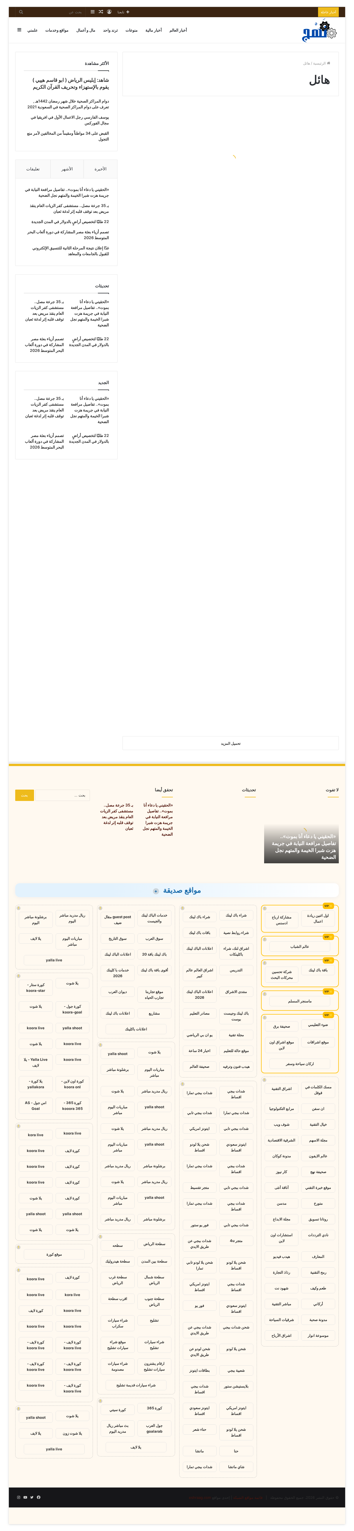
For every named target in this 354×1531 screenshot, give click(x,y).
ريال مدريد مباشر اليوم (72, 918)
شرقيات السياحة (281, 1319)
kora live (35, 1135)
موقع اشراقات (318, 1042)
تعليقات (33, 168)
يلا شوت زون (72, 1433)
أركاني (318, 1304)
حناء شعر (199, 1429)
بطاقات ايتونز (199, 1370)
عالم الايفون (318, 1156)
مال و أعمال (85, 30)
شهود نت (281, 1288)
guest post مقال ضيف (117, 920)
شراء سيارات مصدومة (118, 1366)
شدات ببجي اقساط (236, 1094)
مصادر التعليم (200, 1013)
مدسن (282, 1203)
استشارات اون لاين (281, 1238)
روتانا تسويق (318, 1219)
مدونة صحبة (318, 1319)
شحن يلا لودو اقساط (199, 1147)
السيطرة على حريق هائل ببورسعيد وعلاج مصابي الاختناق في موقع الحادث (287, 585)
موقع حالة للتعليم (236, 1050)
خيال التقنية (318, 1124)
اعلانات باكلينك (136, 1029)
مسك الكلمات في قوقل (318, 1090)
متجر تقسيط (199, 1187)
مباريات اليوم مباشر (154, 1072)
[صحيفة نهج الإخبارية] (320, 30)
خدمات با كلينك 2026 (117, 973)
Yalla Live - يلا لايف (36, 1062)
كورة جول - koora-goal (72, 1009)
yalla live (54, 960)
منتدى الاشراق (236, 991)
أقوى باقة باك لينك (154, 970)
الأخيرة (100, 168)
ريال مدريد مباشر (154, 1091)
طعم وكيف (318, 1288)
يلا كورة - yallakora (35, 1084)
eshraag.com (200, 1497)
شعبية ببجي (236, 1370)
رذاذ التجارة (281, 1272)
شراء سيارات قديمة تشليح (136, 1385)
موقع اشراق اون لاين (281, 1045)
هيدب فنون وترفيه (236, 1066)
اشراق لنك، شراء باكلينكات (236, 951)
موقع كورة (54, 1254)
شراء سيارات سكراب (118, 1323)
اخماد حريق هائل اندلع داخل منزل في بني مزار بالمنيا (292, 381)
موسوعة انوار (318, 1335)
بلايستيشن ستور (236, 1386)
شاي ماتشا (236, 1467)
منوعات (132, 30)
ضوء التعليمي (318, 1024)
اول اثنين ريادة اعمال (318, 918)
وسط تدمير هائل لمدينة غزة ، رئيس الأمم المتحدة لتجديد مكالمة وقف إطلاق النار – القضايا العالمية (177, 165)
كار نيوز (281, 1171)
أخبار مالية (153, 30)
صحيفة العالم (199, 1066)
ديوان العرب (117, 991)
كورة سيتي (118, 1409)
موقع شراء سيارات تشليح (117, 1345)
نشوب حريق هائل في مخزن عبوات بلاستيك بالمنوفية (183, 340)
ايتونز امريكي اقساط (199, 1287)
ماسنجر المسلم (300, 1001)
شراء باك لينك (236, 915)
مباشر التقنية (281, 1304)
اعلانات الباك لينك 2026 (199, 994)
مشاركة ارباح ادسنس (281, 920)
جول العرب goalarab (154, 1428)
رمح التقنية (318, 1272)
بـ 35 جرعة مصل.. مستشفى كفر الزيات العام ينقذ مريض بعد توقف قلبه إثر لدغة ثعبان (116, 817)
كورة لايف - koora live (72, 1345)
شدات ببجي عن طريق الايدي (199, 1243)
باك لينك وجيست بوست (236, 1016)
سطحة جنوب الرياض (154, 1301)
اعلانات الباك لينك (199, 948)
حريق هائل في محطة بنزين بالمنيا (176, 510)
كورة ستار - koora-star (35, 987)
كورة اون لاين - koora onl (72, 1084)
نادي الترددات (318, 1235)
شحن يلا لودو (236, 1348)
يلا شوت (154, 1052)
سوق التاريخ (118, 938)
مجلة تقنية (236, 1035)
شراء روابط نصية (236, 932)
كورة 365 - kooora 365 (72, 1105)
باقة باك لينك (318, 970)
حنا (236, 1451)
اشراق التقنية (282, 1088)
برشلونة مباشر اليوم (36, 920)
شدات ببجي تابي (199, 1112)
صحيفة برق (281, 1026)
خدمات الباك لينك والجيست (154, 918)
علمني (32, 30)
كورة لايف (72, 1150)
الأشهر (67, 168)
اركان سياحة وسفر (300, 1063)
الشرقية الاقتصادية (281, 1140)
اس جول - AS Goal (35, 1105)
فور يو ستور (200, 1225)
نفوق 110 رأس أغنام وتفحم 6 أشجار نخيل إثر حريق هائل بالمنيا (285, 298)
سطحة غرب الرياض (118, 1280)
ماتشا (199, 1451)
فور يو (199, 1305)
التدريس (236, 970)
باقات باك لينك (199, 932)
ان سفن (318, 1108)
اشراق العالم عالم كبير (199, 973)
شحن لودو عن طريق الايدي (199, 1351)
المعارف (318, 1256)
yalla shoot (117, 1053)
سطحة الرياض (154, 1243)
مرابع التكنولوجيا (281, 1108)
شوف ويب (282, 1124)
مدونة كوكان (281, 1156)
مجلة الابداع (281, 1219)
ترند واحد (110, 30)
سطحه (118, 1245)
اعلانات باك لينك (118, 1013)
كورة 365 (154, 1408)
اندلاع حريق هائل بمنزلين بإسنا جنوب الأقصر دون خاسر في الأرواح (289, 502)
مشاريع (154, 1013)
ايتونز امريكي (199, 1128)
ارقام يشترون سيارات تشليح (154, 1366)
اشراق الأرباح (281, 1335)
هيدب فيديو (281, 1256)
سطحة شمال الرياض (154, 1280)
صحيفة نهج (318, 1171)
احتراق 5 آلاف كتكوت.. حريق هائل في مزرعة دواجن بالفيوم (289, 215)
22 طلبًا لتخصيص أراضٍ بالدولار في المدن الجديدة (70, 221)
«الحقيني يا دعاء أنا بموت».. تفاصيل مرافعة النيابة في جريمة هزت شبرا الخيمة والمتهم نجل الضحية (89, 313)
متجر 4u (236, 1240)
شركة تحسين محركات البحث (282, 974)
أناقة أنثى (282, 1187)
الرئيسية (320, 63)
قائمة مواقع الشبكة (247, 1497)
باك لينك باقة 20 (154, 954)
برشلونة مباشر (118, 1069)
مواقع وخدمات (57, 30)
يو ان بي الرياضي (200, 1035)
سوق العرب (154, 938)
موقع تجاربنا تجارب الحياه (154, 994)
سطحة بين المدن (154, 1261)
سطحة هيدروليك (117, 1261)
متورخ (318, 1203)
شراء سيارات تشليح (154, 1345)
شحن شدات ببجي (236, 1327)
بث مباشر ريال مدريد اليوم (118, 1428)
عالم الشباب (299, 946)
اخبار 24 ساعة (199, 1050)
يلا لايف (136, 1447)
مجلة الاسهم (318, 1140)
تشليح (154, 1320)
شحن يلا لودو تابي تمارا (199, 1265)
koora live (36, 1028)
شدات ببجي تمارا (199, 1092)
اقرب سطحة (117, 1298)
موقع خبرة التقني (318, 1187)
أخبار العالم (178, 30)
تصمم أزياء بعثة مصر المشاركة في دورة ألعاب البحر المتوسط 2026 (44, 344)
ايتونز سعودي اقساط (236, 1147)
